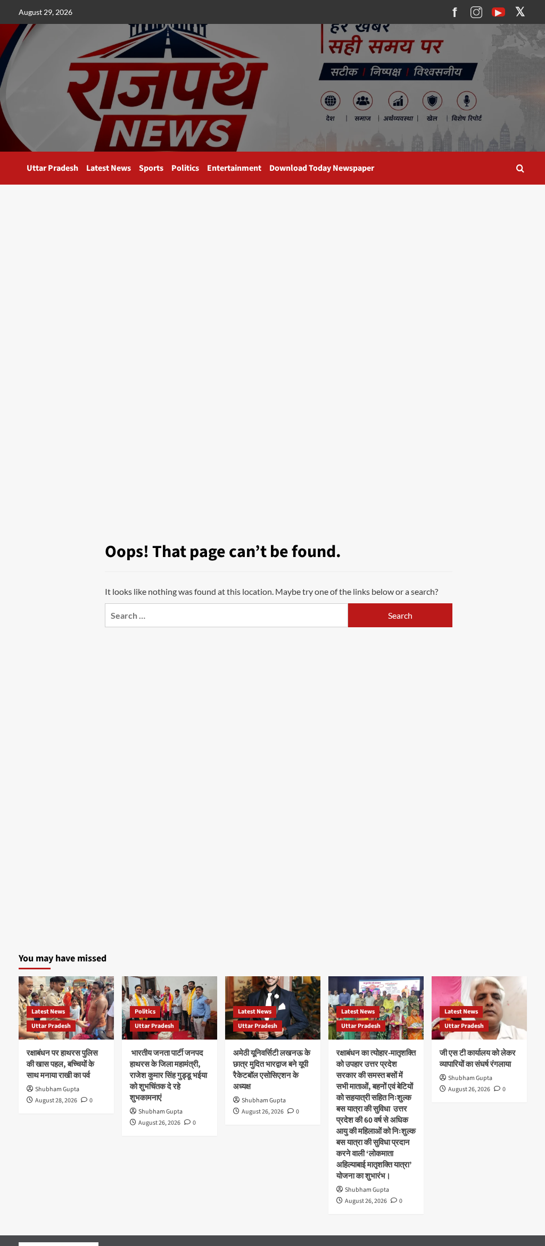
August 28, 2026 (56, 1100)
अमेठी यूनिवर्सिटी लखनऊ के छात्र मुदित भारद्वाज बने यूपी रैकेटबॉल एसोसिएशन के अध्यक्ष (271, 1070)
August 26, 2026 (159, 1122)
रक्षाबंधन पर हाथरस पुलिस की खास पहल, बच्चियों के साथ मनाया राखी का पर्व (62, 1064)
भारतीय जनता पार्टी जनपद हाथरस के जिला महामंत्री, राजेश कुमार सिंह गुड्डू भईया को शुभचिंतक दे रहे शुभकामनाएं (168, 1075)
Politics (185, 168)
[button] (520, 168)
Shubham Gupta (57, 1089)
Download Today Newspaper (321, 168)
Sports (151, 168)
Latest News (108, 168)
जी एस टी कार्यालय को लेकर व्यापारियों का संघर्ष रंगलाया (478, 1059)
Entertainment (234, 168)
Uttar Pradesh (52, 168)
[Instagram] (476, 12)
